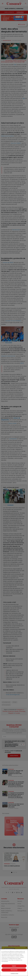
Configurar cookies (14, 973)
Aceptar (14, 966)
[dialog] (14, 962)
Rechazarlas (14, 970)
